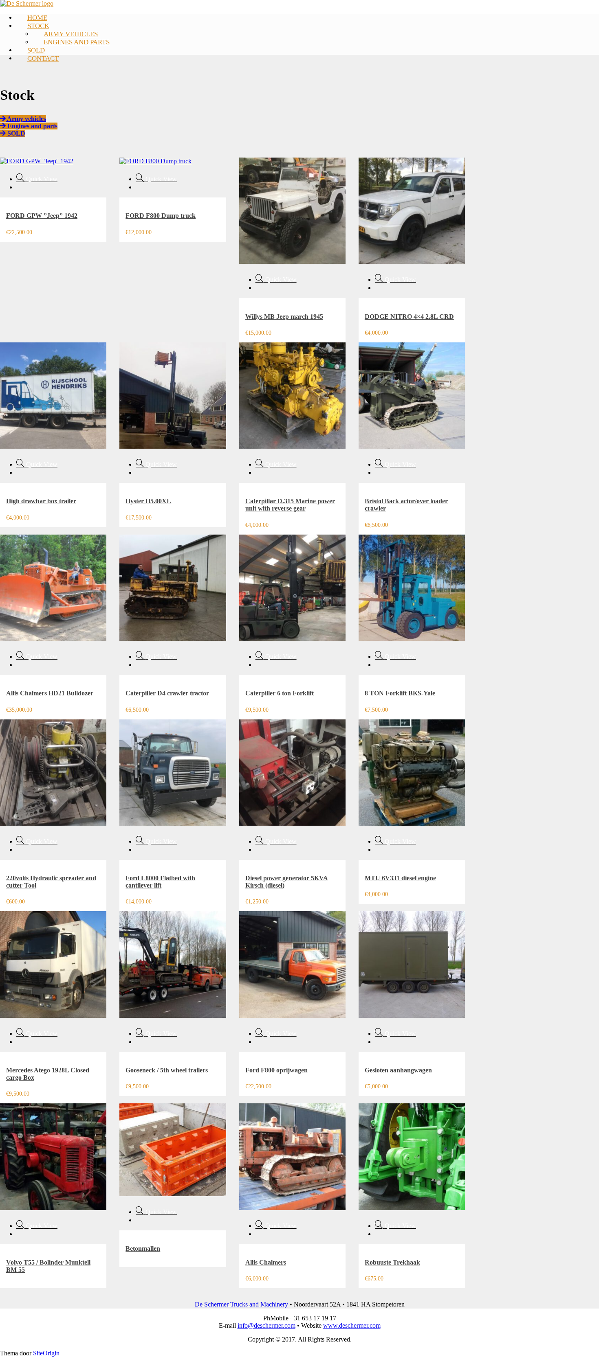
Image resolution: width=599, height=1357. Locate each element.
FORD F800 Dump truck (161, 215)
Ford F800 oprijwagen (276, 1070)
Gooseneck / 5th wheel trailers (167, 1070)
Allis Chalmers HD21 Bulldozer (49, 693)
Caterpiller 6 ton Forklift (279, 693)
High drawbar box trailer (41, 501)
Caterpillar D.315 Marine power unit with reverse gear (290, 505)
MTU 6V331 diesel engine (400, 878)
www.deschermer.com (352, 1325)
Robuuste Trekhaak (392, 1262)
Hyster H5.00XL (148, 501)
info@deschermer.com (266, 1325)
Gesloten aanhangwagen (398, 1070)
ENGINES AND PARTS (77, 42)
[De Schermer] (26, 3)
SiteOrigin (46, 1353)
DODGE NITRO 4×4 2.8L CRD (409, 316)
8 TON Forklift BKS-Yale (400, 693)
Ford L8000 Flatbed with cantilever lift (160, 882)
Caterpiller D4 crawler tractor (167, 693)
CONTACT (43, 58)
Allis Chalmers (265, 1262)
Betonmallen (143, 1248)
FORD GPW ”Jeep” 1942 (41, 215)
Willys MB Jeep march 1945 (284, 316)
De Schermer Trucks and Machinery (241, 1304)
